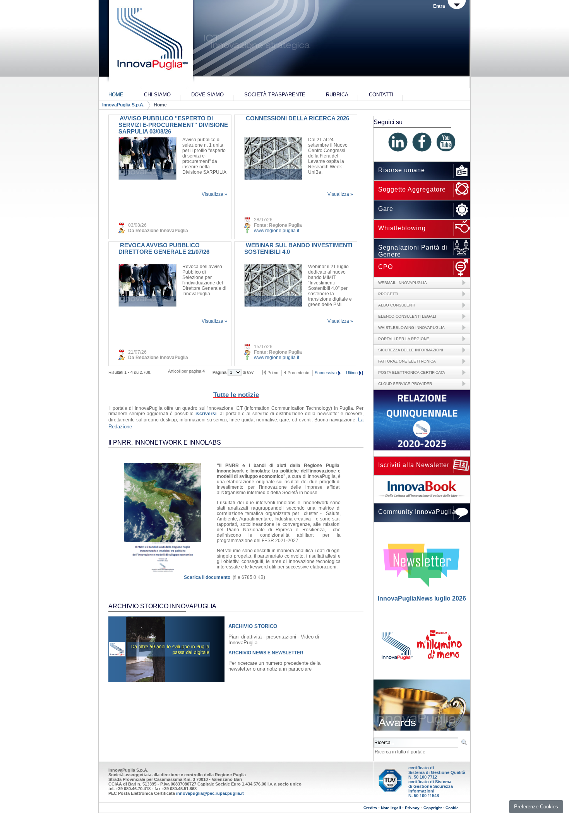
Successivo (326, 372)
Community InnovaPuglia (417, 511)
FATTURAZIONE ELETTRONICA (407, 361)
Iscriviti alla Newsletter (413, 465)
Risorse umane (401, 170)
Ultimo (352, 372)
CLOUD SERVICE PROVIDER (405, 384)
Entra (439, 6)
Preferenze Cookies (536, 807)
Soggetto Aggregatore (412, 189)
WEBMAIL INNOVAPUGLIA (402, 283)
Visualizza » (214, 194)
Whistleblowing (402, 228)
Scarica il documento (207, 577)
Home (160, 105)
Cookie (452, 808)
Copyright (432, 808)
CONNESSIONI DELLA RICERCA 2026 (296, 118)
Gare (385, 208)
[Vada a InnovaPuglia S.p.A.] (150, 44)
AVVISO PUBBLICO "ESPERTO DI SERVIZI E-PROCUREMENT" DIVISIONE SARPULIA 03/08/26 (173, 125)
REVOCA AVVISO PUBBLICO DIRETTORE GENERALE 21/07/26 (163, 248)
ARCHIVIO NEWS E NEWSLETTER (265, 653)
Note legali (391, 808)
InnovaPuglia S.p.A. (123, 105)
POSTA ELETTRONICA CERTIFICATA (411, 372)
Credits (370, 808)
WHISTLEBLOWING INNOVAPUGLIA (411, 327)
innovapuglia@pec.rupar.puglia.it (210, 793)
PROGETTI (388, 294)
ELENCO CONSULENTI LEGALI (407, 316)
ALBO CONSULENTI (396, 305)
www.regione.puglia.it (276, 230)
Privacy (412, 808)
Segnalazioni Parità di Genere (412, 251)
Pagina (220, 372)
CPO (385, 267)
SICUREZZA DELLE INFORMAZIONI (410, 350)
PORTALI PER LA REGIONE (403, 339)
